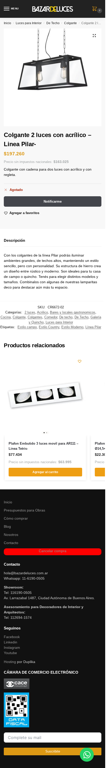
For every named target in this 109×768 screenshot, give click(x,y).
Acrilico (42, 312)
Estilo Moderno (72, 327)
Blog (7, 526)
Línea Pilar (93, 327)
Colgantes (35, 317)
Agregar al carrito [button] (45, 472)
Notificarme (53, 201)
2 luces (30, 312)
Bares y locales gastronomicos (72, 312)
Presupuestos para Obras (24, 510)
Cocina (6, 317)
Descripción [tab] (14, 240)
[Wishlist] (79, 361)
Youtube (10, 653)
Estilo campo (27, 327)
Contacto (11, 543)
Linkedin (10, 642)
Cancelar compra (52, 551)
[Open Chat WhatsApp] (87, 755)
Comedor (50, 317)
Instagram (12, 647)
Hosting (10, 662)
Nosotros (11, 535)
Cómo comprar (16, 518)
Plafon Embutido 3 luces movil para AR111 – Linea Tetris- (43, 446)
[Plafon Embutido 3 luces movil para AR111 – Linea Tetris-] (45, 395)
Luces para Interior (29, 23)
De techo (65, 317)
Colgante (70, 23)
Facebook (12, 637)
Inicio (7, 23)
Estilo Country (49, 327)
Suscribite (52, 751)
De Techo (53, 23)
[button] (95, 9)
